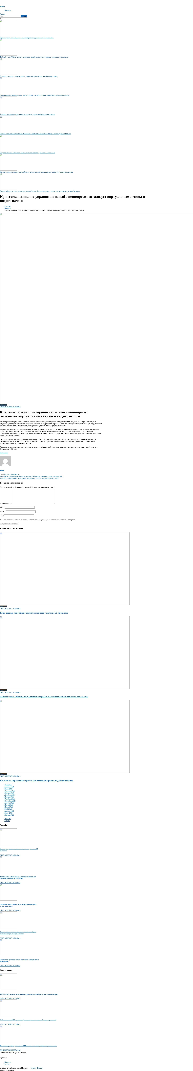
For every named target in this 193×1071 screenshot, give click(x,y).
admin (18, 407)
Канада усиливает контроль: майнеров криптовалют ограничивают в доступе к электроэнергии (36, 172)
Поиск (2, 14)
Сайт (2, 516)
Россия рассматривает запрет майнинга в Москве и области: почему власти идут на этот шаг (35, 134)
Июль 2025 (8, 805)
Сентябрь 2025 (10, 801)
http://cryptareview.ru (11, 474)
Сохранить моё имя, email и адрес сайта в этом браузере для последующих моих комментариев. (39, 520)
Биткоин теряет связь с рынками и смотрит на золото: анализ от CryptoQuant (29, 478)
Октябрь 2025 (9, 799)
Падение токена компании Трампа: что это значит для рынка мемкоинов (27, 153)
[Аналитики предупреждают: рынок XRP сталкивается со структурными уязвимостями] (73, 1033)
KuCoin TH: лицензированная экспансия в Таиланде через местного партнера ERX (32, 476)
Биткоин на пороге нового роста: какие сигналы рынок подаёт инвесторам (28, 76)
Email (2, 511)
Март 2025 (8, 813)
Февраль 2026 (9, 791)
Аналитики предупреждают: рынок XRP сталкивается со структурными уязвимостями (28, 1046)
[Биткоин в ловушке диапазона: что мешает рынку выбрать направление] (20, 947)
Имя (2, 507)
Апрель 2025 (9, 811)
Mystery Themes (37, 1068)
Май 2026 (8, 785)
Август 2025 (9, 803)
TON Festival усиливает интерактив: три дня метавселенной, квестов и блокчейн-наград (29, 994)
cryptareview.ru (5, 3)
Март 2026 (8, 789)
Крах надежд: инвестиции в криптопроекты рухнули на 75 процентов (27, 38)
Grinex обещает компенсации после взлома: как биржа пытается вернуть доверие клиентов (34, 95)
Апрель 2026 (9, 787)
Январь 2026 (9, 793)
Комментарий (6, 503)
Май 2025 (8, 809)
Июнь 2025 (8, 807)
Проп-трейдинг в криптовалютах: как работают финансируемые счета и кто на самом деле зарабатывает (40, 191)
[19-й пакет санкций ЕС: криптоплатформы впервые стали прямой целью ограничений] (73, 1008)
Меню (2, 6)
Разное (7, 821)
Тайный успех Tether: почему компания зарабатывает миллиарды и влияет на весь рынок (34, 57)
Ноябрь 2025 (9, 797)
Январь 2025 (9, 815)
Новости (7, 10)
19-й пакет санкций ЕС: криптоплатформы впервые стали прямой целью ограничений (28, 1020)
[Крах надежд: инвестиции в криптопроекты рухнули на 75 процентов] (20, 837)
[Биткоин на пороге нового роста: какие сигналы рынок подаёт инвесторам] (20, 892)
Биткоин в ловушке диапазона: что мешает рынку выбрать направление (27, 114)
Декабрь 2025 (9, 795)
